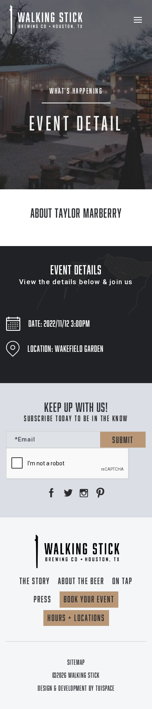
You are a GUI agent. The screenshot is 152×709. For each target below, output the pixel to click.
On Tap (122, 581)
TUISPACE (105, 688)
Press (42, 599)
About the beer (81, 581)
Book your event (89, 599)
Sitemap (76, 662)
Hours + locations (76, 618)
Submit (122, 440)
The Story (34, 581)
